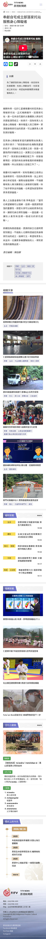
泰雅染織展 (13, 326)
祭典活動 (12, 431)
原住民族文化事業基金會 (12, 925)
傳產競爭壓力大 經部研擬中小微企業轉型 (30, 571)
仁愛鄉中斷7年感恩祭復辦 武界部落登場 (20, 650)
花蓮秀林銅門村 (21, 504)
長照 (28, 276)
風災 (11, 504)
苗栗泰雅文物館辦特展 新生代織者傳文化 (21, 322)
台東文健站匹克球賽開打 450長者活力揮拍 (30, 535)
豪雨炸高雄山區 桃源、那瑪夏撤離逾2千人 (21, 619)
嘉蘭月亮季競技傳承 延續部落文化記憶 (20, 427)
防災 (11, 396)
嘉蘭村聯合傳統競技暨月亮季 (15, 434)
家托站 (17, 270)
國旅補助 (12, 469)
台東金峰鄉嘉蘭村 (25, 431)
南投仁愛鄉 (34, 361)
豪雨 (30, 504)
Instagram (7, 934)
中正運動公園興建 (21, 361)
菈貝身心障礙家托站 (23, 273)
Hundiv (7, 31)
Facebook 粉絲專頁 (10, 928)
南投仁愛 (30, 266)
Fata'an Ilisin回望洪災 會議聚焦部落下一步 (22, 714)
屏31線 (17, 396)
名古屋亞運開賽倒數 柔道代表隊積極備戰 (21, 682)
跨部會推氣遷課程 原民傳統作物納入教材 (30, 547)
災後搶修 (33, 396)
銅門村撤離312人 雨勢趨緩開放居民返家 (20, 500)
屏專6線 (25, 396)
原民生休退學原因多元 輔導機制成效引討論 (26, 853)
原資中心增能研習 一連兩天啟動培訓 (26, 864)
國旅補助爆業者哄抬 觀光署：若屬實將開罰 (22, 465)
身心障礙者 (19, 276)
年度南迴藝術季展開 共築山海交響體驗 (26, 842)
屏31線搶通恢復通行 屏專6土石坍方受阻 (20, 392)
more (15, 874)
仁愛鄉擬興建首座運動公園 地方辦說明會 (21, 357)
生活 (23, 266)
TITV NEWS (18, 3)
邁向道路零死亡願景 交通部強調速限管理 (30, 559)
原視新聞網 (20, 6)
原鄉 (17, 266)
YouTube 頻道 (8, 931)
